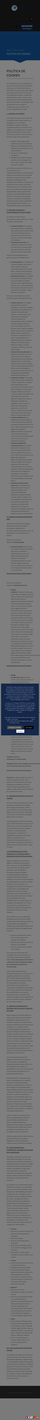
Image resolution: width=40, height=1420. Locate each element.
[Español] (37, 1417)
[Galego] (31, 1417)
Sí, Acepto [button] (20, 731)
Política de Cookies (24, 723)
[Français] (28, 1417)
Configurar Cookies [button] (14, 727)
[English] (26, 1417)
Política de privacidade (24, 719)
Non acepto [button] (29, 727)
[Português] (34, 1417)
